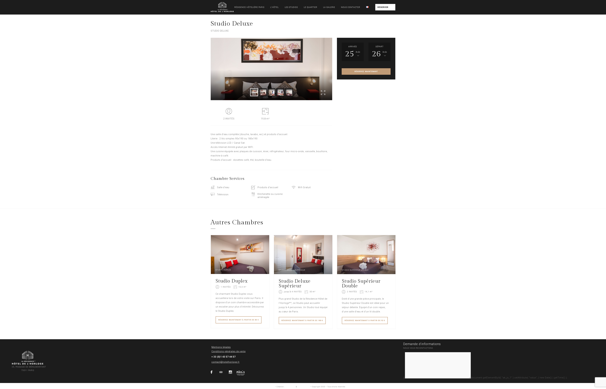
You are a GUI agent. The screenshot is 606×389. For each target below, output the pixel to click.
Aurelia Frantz (303, 387)
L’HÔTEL (274, 7)
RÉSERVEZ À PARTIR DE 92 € (365, 320)
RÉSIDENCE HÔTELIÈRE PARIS (249, 7)
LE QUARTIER (310, 7)
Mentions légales (221, 347)
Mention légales (267, 387)
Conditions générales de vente (228, 351)
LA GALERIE (329, 7)
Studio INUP (290, 387)
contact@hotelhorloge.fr (225, 362)
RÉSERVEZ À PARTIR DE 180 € (302, 320)
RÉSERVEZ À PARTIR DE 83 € (238, 320)
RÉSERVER (382, 7)
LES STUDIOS (291, 7)
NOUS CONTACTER (350, 7)
